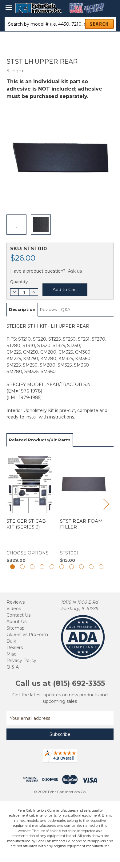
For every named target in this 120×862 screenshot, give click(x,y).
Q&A (65, 309)
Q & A (12, 667)
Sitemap (15, 628)
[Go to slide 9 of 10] (91, 566)
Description (22, 309)
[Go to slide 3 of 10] (32, 566)
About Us (16, 621)
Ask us (75, 271)
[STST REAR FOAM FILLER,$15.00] (83, 508)
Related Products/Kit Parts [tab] (39, 439)
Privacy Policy (21, 660)
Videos (13, 608)
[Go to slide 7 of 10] (71, 566)
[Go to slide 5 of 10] (52, 566)
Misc (11, 654)
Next (106, 503)
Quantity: (19, 281)
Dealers (14, 647)
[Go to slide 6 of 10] (61, 566)
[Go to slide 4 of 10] (42, 566)
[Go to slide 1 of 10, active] (12, 566)
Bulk (11, 641)
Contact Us (18, 615)
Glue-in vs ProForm (27, 634)
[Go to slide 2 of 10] (22, 566)
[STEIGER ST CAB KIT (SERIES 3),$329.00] (30, 508)
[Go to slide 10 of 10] (101, 566)
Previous (8, 503)
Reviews (48, 309)
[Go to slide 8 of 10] (81, 566)
